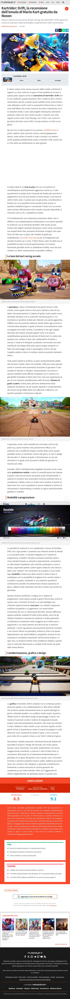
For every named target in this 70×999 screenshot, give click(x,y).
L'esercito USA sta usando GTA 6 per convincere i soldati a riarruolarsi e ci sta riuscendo (35, 935)
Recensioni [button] (33, 2)
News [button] (42, 2)
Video (47, 2)
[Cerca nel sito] (63, 2)
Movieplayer (19, 988)
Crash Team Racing (31, 237)
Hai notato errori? (11, 890)
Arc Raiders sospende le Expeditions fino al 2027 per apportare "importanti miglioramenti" (48, 935)
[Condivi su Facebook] (56, 30)
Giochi (58, 2)
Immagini (58, 80)
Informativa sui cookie (11, 977)
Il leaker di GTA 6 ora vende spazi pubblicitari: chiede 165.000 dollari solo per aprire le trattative (7, 935)
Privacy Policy (22, 977)
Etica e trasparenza (44, 977)
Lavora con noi (60, 977)
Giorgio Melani (13, 26)
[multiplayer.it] (35, 953)
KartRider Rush (50, 130)
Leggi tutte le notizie (61, 944)
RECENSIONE (4, 26)
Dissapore (27, 988)
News (21, 80)
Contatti (52, 977)
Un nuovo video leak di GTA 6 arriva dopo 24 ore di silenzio (21, 933)
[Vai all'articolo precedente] (67, 499)
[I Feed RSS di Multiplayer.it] (45, 956)
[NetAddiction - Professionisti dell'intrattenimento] (39, 985)
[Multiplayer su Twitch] (38, 956)
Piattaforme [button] (22, 2)
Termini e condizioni (32, 977)
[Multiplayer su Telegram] (35, 956)
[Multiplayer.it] (8, 2)
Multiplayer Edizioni (55, 988)
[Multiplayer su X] (28, 956)
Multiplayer (12, 988)
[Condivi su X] (60, 30)
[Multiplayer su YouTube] (41, 956)
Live (53, 2)
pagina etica (53, 905)
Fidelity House (35, 988)
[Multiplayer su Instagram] (32, 956)
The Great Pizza (44, 988)
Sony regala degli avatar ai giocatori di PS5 (61, 933)
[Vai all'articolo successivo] (2, 499)
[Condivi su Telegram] (67, 30)
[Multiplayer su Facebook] (25, 956)
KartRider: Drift (19, 76)
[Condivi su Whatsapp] (63, 30)
